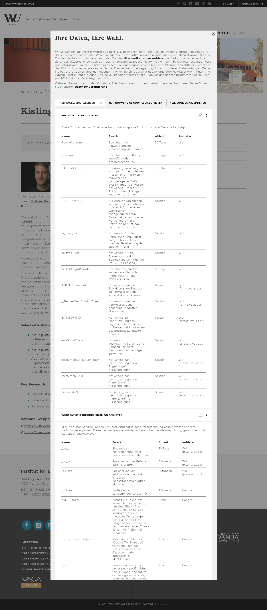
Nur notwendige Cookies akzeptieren (136, 102)
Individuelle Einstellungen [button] (77, 102)
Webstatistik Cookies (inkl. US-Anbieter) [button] (92, 415)
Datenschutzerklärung (91, 86)
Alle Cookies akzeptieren (188, 102)
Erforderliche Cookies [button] (79, 115)
